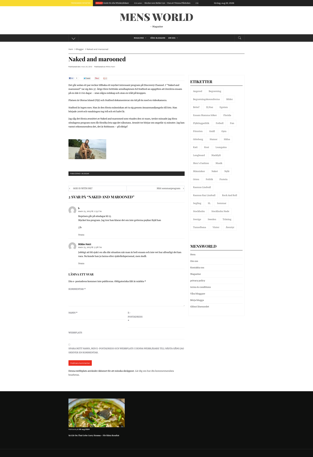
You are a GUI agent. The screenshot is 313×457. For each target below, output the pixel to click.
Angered (197, 91)
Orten (196, 179)
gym (223, 131)
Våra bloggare (197, 293)
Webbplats (74, 332)
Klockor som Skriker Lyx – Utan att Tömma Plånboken (142, 3)
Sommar (221, 203)
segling (197, 203)
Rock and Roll (229, 195)
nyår (226, 171)
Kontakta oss (197, 267)
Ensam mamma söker (205, 115)
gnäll (212, 131)
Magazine (139, 38)
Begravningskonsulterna (206, 99)
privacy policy (197, 280)
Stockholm (199, 211)
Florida (227, 115)
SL (209, 203)
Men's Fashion (201, 163)
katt (195, 147)
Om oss (171, 38)
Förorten (198, 131)
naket (215, 171)
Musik (219, 163)
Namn (73, 312)
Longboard (199, 155)
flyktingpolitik (201, 123)
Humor (213, 139)
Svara (81, 234)
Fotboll (220, 123)
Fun (232, 123)
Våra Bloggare (157, 38)
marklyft (216, 155)
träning (227, 219)
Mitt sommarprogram (168, 188)
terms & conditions (200, 287)
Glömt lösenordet (199, 306)
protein (223, 179)
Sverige (197, 219)
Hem (193, 254)
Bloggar (85, 174)
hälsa (227, 139)
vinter (216, 227)
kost (206, 147)
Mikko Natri (110, 67)
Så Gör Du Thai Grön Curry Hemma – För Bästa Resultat (93, 435)
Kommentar (77, 289)
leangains (221, 147)
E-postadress (134, 316)
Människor (199, 171)
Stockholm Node (220, 211)
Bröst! (196, 107)
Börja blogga (197, 300)
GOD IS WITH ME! (82, 188)
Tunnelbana (199, 227)
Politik (209, 179)
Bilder (229, 99)
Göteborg (198, 139)
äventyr (230, 227)
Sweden (212, 219)
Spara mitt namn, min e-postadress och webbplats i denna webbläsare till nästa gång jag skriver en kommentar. (126, 350)
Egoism (224, 107)
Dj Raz (209, 107)
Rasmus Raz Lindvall (204, 195)
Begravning (215, 91)
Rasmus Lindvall (202, 187)
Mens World (156, 16)
